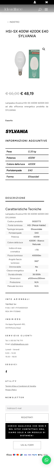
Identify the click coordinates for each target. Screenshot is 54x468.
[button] (43, 49)
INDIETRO (14, 22)
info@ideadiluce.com (19, 344)
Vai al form (27, 445)
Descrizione (15, 198)
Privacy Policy (11, 390)
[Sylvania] (16, 132)
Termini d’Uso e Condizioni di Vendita (20, 386)
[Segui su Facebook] (6, 371)
